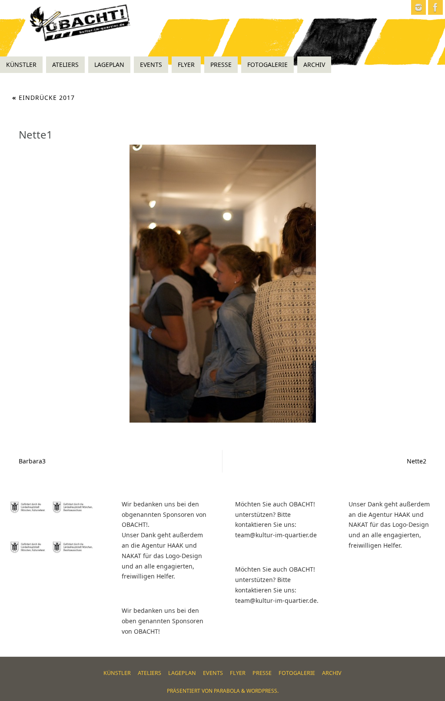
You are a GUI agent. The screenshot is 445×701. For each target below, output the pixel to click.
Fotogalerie (297, 673)
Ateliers (149, 673)
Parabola (227, 690)
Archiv (332, 673)
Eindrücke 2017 (43, 97)
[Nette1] (222, 284)
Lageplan (182, 673)
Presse (262, 673)
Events (213, 673)
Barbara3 (32, 461)
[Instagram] (418, 7)
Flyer (238, 673)
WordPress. (262, 690)
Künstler (117, 673)
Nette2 (416, 461)
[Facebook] (435, 7)
